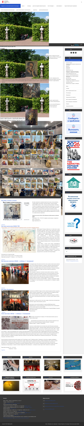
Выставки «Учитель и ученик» (9, 200)
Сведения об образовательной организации (10, 5)
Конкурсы (35, 9)
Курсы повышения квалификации (7, 9)
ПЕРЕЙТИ (73, 220)
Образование (59, 5)
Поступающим (50, 5)
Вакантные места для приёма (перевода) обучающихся (72, 76)
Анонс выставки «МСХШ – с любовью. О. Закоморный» (15, 313)
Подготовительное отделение (71, 5)
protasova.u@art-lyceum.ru (21, 411)
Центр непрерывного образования (23, 9)
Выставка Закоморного (7, 289)
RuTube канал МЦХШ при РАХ (49, 409)
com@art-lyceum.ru (13, 408)
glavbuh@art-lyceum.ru (22, 413)
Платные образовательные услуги (71, 73)
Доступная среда (68, 78)
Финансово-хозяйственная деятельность (72, 74)
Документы (67, 66)
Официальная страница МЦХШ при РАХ (51, 403)
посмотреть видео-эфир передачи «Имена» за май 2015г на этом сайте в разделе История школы (37, 190)
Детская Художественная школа (39, 5)
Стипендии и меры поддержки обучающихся (72, 80)
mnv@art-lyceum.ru (17, 403)
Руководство (68, 68)
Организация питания (69, 82)
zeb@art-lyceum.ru (28, 412)
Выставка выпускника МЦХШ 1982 (10, 226)
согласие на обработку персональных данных (21, 417)
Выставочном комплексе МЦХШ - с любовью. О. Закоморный (17, 261)
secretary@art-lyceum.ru (10, 403)
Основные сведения (69, 62)
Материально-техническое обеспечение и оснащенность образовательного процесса (72, 72)
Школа (23, 5)
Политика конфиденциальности (8, 417)
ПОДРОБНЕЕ (11, 363)
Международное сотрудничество (71, 79)
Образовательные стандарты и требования (72, 83)
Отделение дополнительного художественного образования (54, 406)
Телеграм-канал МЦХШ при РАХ (50, 400)
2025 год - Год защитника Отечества (72, 260)
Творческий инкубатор (43, 9)
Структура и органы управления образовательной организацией (73, 64)
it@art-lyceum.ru (16, 415)
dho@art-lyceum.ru (27, 405)
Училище (29, 5)
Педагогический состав (69, 70)
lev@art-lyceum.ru (32, 409)
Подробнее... (3, 224)
